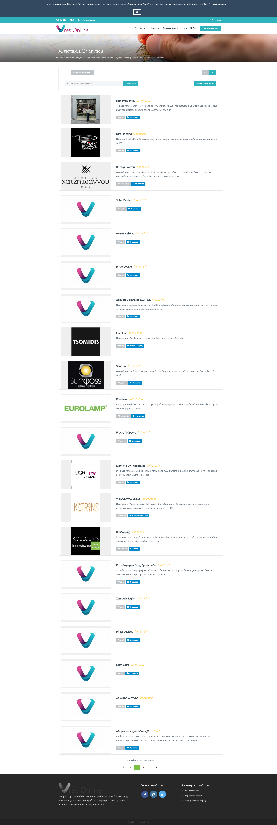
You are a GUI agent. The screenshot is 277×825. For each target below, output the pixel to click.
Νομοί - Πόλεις (190, 28)
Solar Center (124, 200)
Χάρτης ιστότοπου (194, 795)
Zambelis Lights (126, 598)
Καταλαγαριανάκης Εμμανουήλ (136, 565)
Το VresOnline (192, 790)
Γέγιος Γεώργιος (126, 432)
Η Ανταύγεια (124, 266)
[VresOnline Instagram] (153, 794)
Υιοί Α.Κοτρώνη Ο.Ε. (128, 498)
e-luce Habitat (125, 233)
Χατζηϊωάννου (125, 167)
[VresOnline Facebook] (144, 794)
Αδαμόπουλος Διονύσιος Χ (132, 731)
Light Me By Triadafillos (130, 465)
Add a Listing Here (205, 84)
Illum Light (122, 664)
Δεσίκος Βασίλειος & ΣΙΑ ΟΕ (133, 299)
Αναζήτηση (130, 84)
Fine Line (121, 333)
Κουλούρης (123, 532)
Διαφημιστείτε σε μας (195, 800)
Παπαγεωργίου (125, 100)
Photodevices (124, 631)
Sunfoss (121, 366)
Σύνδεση (217, 20)
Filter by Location (81, 72)
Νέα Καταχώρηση (210, 28)
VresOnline (141, 28)
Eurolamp (122, 399)
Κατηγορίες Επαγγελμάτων (164, 28)
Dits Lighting (124, 133)
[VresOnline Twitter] (162, 794)
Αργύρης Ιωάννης (127, 697)
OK (137, 12)
